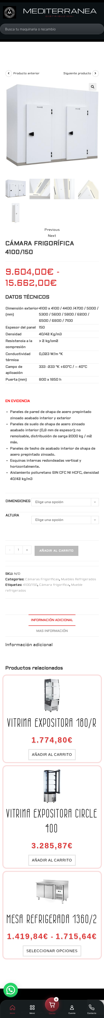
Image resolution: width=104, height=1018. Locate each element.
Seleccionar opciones (52, 951)
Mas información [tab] (52, 631)
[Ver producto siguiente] (95, 73)
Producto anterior (26, 73)
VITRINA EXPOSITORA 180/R (52, 722)
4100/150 (30, 585)
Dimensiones (18, 501)
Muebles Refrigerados (78, 579)
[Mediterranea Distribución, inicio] (9, 12)
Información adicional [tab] (52, 620)
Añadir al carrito (56, 551)
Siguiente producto (77, 73)
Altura (12, 515)
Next (52, 236)
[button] (93, 87)
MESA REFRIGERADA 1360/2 (52, 919)
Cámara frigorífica (54, 585)
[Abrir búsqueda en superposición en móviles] (31, 29)
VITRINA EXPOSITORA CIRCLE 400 (52, 821)
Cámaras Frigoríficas (42, 579)
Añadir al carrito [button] (52, 754)
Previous (52, 230)
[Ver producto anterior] (8, 73)
